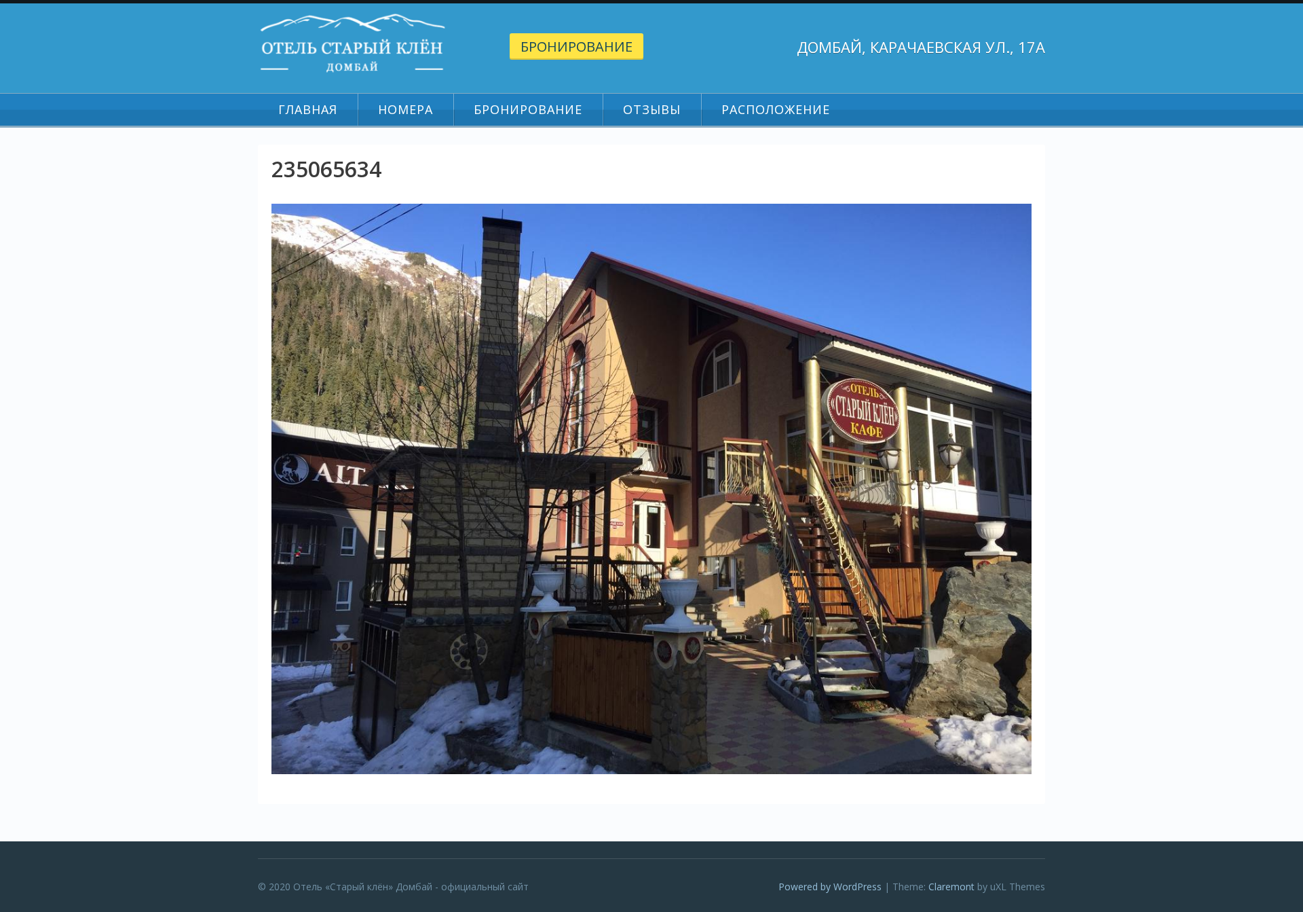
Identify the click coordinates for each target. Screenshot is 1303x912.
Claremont (951, 886)
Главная (307, 109)
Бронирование (576, 46)
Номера (405, 109)
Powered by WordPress (830, 886)
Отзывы (652, 109)
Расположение (775, 109)
